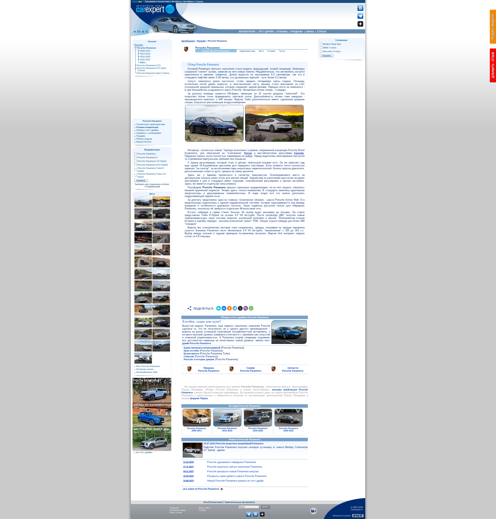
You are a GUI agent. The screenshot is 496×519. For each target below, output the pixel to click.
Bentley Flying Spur (332, 44)
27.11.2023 (188, 466)
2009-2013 (145, 51)
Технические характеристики (150, 124)
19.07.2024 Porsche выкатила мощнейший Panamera (233, 443)
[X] (240, 308)
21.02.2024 (188, 462)
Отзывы (271, 51)
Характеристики (247, 51)
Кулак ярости (191, 353)
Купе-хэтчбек (191, 350)
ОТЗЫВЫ (282, 31)
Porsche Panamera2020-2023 (288, 429)
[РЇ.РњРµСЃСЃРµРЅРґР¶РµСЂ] (218, 308)
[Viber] (245, 308)
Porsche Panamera (152, 121)
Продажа (140, 136)
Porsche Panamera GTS (148, 65)
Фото (261, 51)
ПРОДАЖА (297, 31)
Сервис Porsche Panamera (250, 369)
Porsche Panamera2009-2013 (196, 429)
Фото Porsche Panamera (148, 366)
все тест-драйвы (144, 452)
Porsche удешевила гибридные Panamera (231, 462)
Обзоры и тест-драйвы (147, 130)
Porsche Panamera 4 (147, 157)
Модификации (152, 150)
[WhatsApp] (251, 308)
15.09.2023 (188, 476)
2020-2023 (145, 59)
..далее (220, 450)
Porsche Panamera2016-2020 (257, 429)
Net (137, 2)
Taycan (248, 153)
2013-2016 (145, 54)
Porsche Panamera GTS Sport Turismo (151, 69)
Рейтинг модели (144, 139)
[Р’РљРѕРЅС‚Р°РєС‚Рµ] (224, 308)
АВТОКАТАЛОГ (247, 31)
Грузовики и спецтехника (157, 1)
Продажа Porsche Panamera (208, 369)
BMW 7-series (329, 48)
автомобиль (287, 71)
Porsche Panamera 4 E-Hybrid (151, 161)
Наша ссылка (176, 512)
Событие (189, 356)
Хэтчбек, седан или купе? (201, 321)
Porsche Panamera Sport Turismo (153, 73)
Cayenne (299, 153)
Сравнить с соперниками (148, 133)
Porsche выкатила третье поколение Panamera (234, 466)
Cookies (202, 510)
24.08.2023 (188, 480)
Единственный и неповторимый (202, 347)
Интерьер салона (144, 369)
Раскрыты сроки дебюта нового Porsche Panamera (236, 476)
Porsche (138, 45)
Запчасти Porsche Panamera (292, 369)
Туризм (199, 1)
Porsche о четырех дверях (199, 359)
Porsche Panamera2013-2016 (227, 429)
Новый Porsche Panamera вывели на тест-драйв (235, 480)
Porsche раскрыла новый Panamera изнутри (232, 471)
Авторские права (177, 510)
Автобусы (177, 1)
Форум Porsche (143, 142)
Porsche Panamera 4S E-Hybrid (152, 165)
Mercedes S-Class (332, 51)
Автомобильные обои (146, 372)
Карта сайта (204, 508)
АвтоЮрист (188, 1)
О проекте (174, 508)
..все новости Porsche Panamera (201, 489)
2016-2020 (145, 56)
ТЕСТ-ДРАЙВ (266, 31)
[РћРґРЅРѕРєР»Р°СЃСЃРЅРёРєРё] (229, 308)
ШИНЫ (310, 31)
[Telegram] (234, 308)
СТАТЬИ (321, 31)
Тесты (282, 51)
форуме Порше (199, 398)
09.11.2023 (188, 471)
